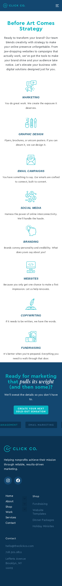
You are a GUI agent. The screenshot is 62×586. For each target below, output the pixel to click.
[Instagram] (8, 481)
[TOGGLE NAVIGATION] (49, 5)
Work (9, 512)
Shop (9, 506)
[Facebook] (18, 481)
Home (9, 495)
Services (11, 517)
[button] (24, 498)
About (9, 501)
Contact (11, 522)
